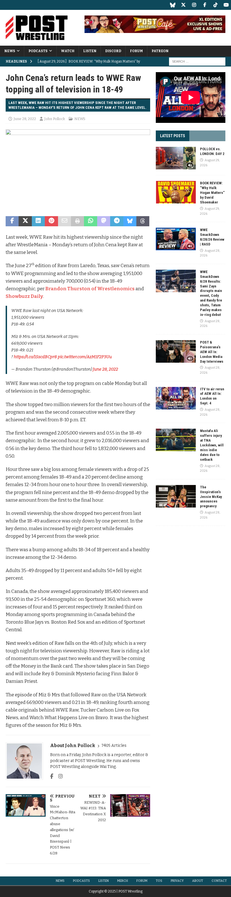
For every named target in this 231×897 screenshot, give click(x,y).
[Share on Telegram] (116, 221)
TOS (159, 881)
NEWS (9, 51)
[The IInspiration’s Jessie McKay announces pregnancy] (176, 496)
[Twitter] (183, 5)
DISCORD (113, 51)
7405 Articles (113, 745)
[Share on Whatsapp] (90, 221)
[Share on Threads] (142, 221)
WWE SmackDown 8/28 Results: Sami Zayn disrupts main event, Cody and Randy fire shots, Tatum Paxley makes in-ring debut (211, 293)
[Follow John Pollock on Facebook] (51, 776)
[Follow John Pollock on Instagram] (58, 776)
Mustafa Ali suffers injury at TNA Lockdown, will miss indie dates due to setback (212, 445)
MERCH (122, 881)
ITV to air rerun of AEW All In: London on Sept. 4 (212, 396)
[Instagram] (194, 5)
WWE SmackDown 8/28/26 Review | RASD (212, 237)
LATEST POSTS (172, 136)
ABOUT (197, 881)
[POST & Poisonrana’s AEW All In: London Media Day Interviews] (176, 351)
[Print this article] (77, 221)
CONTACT (219, 881)
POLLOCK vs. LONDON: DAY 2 (212, 151)
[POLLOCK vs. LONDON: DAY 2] (176, 158)
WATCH (67, 51)
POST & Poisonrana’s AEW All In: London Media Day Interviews (211, 352)
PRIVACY (177, 881)
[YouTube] (226, 5)
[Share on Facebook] (12, 221)
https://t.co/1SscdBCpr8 (35, 356)
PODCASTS (38, 51)
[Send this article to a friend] (64, 221)
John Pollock (54, 119)
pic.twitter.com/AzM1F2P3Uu (85, 356)
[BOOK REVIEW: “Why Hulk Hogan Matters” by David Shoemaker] (176, 192)
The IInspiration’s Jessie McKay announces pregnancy (211, 496)
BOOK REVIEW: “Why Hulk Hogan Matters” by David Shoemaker (212, 192)
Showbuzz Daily (24, 296)
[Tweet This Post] (25, 221)
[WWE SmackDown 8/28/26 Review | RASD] (176, 239)
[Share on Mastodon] (103, 221)
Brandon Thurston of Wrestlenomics (90, 289)
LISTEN (89, 51)
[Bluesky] (172, 5)
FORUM (136, 51)
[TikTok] (215, 5)
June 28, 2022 (25, 119)
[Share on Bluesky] (129, 221)
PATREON (160, 51)
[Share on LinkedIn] (38, 221)
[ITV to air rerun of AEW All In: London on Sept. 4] (176, 398)
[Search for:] (197, 61)
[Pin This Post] (51, 221)
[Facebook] (205, 5)
